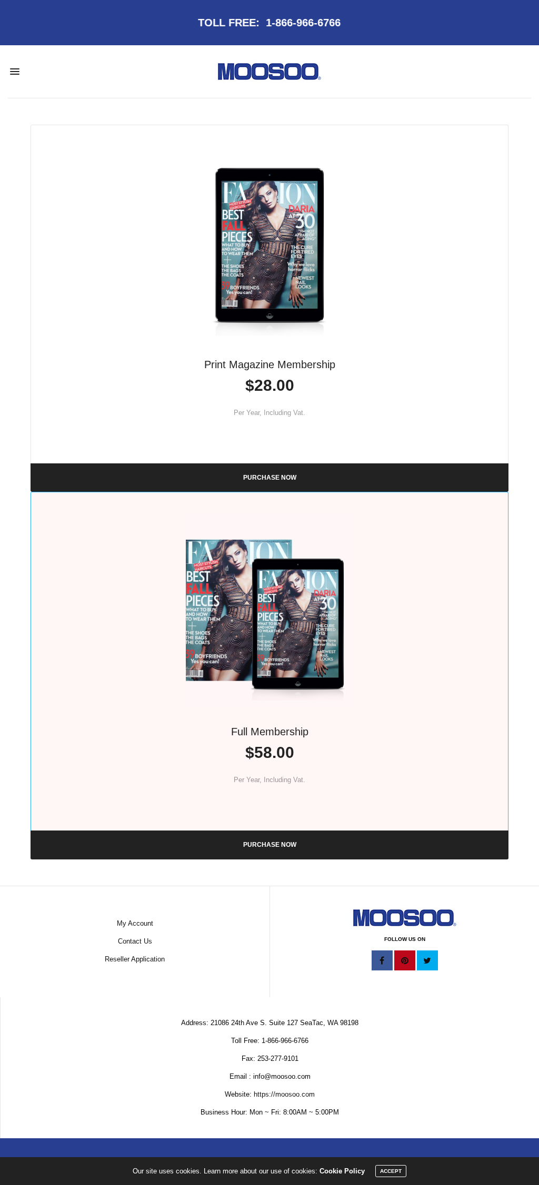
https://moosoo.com (284, 1094)
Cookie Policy (342, 1171)
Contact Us (135, 941)
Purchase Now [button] (269, 477)
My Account (135, 923)
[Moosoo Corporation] (269, 71)
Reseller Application (135, 959)
